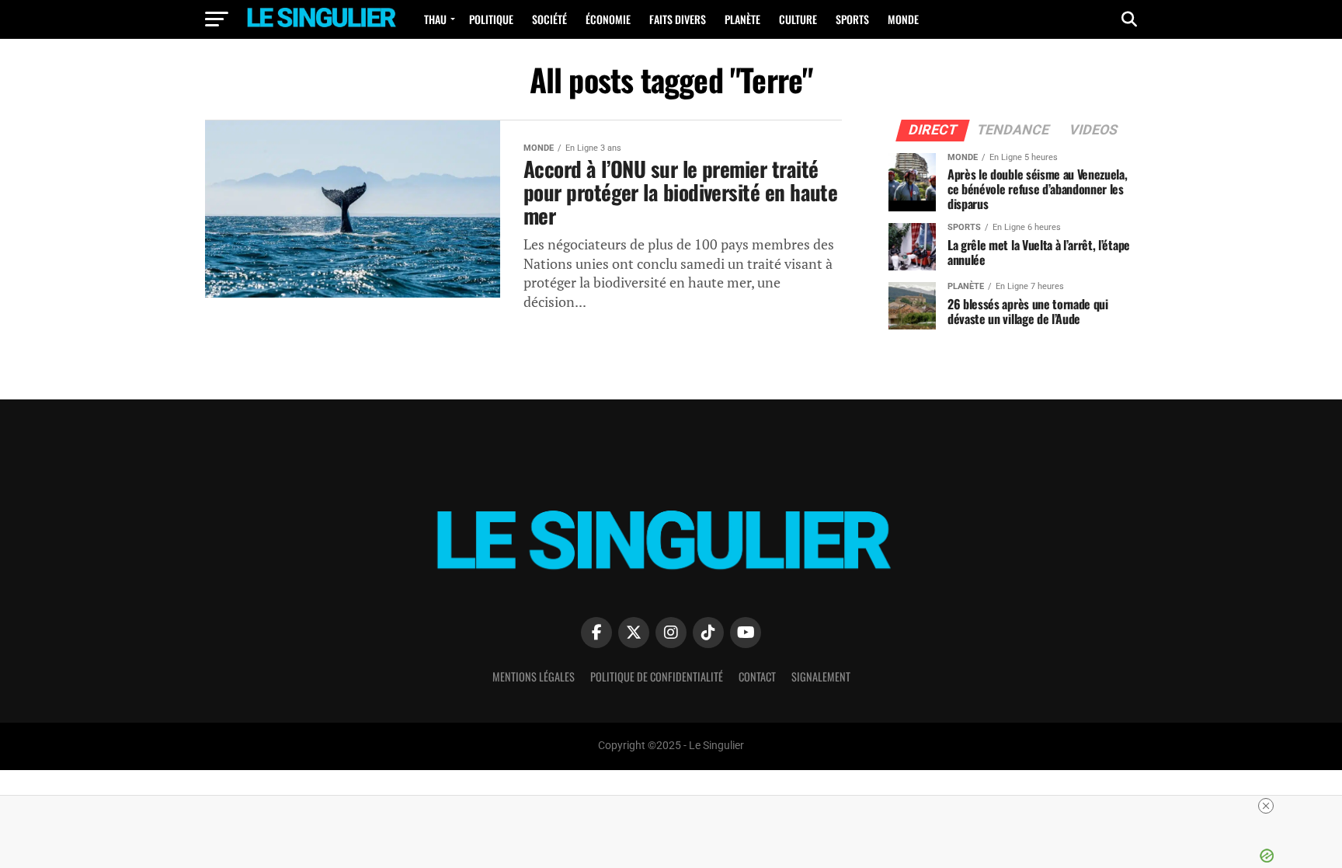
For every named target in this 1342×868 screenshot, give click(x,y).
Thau (435, 19)
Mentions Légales (533, 676)
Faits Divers (677, 19)
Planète (742, 19)
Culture (798, 19)
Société (549, 19)
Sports (852, 19)
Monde (903, 19)
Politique (491, 19)
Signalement (820, 676)
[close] (1266, 806)
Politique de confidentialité (656, 676)
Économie (608, 19)
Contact (757, 676)
